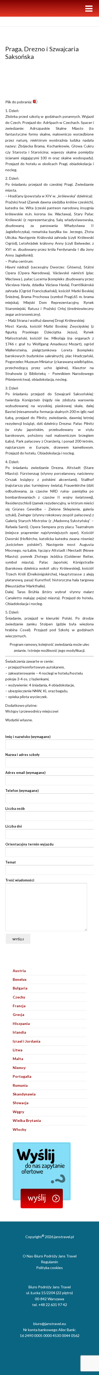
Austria (19, 970)
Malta (18, 1058)
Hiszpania (21, 1023)
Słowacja (21, 1102)
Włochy (19, 1129)
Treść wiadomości (19, 880)
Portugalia (22, 1076)
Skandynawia (24, 1094)
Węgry (18, 1111)
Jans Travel (14, 21)
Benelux (20, 979)
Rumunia (20, 1085)
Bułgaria (20, 988)
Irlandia (19, 1032)
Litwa (17, 1050)
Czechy (19, 997)
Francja (19, 1006)
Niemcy (19, 1067)
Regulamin (49, 1262)
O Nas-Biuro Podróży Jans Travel (50, 1256)
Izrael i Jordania (26, 1041)
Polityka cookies (49, 1267)
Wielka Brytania (27, 1120)
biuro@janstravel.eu (49, 1323)
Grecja (18, 1014)
